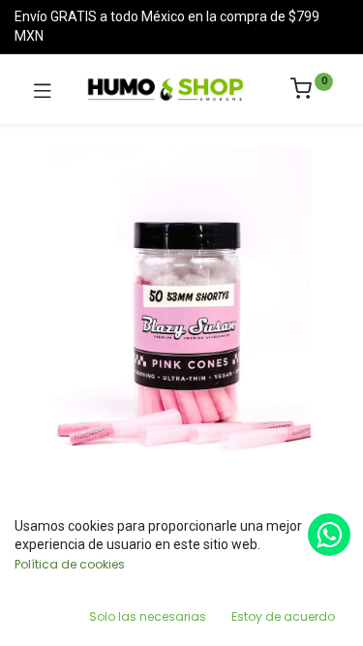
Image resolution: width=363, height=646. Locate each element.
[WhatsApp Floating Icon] (329, 534)
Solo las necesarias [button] (147, 616)
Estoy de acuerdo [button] (283, 616)
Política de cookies (70, 564)
